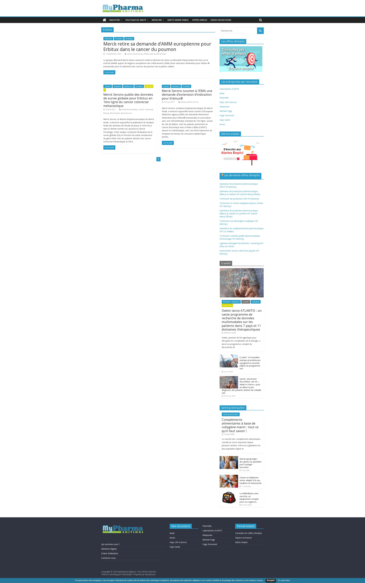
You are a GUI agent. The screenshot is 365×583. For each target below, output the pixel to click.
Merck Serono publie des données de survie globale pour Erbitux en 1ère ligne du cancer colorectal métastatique (128, 100)
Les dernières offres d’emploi (242, 175)
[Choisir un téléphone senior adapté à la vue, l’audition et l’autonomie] (229, 476)
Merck (152, 54)
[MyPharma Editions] (104, 20)
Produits (118, 38)
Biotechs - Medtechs (231, 302)
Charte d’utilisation (109, 553)
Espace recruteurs (221, 20)
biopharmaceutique (130, 109)
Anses (222, 124)
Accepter (271, 580)
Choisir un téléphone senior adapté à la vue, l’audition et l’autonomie (250, 480)
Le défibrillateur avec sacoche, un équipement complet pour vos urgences (249, 497)
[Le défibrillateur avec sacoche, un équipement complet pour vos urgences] (229, 492)
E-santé (246, 302)
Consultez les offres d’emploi (248, 533)
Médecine (157, 20)
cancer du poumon (135, 54)
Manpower (225, 106)
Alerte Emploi (241, 542)
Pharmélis (224, 97)
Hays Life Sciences (228, 102)
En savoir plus (284, 580)
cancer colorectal (146, 109)
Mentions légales (109, 548)
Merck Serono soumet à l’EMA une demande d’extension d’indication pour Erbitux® (187, 94)
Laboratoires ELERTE (229, 89)
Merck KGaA (161, 54)
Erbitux (146, 54)
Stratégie (129, 38)
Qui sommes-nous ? (110, 544)
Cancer (107, 86)
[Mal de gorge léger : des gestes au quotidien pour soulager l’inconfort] (229, 457)
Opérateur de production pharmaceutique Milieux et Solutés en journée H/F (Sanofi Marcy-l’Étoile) (239, 213)
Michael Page (226, 111)
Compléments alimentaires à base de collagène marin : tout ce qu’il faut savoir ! (240, 425)
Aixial (222, 93)
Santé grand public (178, 20)
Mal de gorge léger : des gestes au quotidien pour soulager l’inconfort (250, 463)
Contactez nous (108, 558)
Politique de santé (135, 20)
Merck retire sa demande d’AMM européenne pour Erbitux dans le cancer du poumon (157, 46)
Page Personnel (227, 115)
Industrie (114, 20)
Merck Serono (126, 113)
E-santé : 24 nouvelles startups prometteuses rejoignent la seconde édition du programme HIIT (250, 363)
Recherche (227, 305)
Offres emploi (199, 20)
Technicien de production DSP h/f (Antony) (239, 198)
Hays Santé (225, 120)
